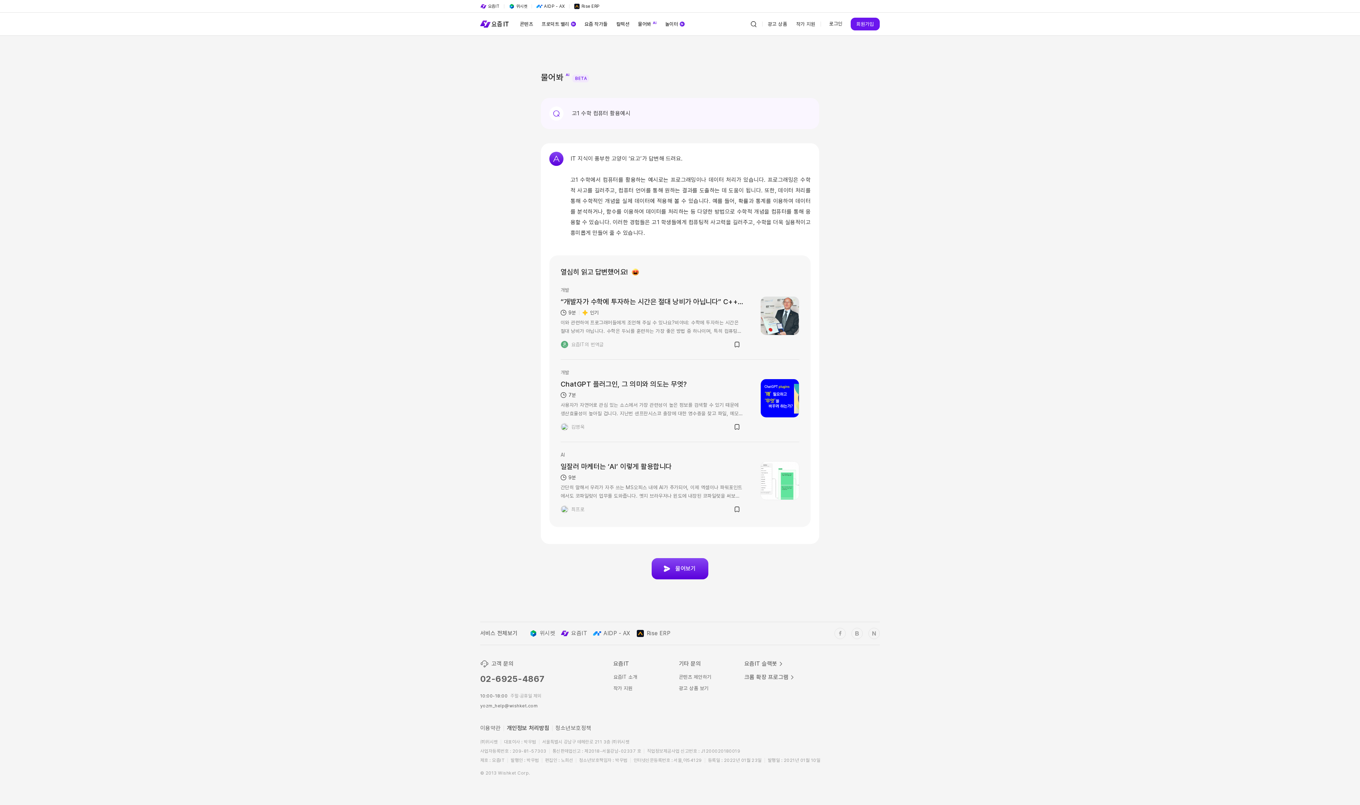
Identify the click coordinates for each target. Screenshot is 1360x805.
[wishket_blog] (857, 633)
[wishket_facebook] (840, 633)
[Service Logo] (494, 24)
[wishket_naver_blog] (874, 633)
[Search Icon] (753, 24)
